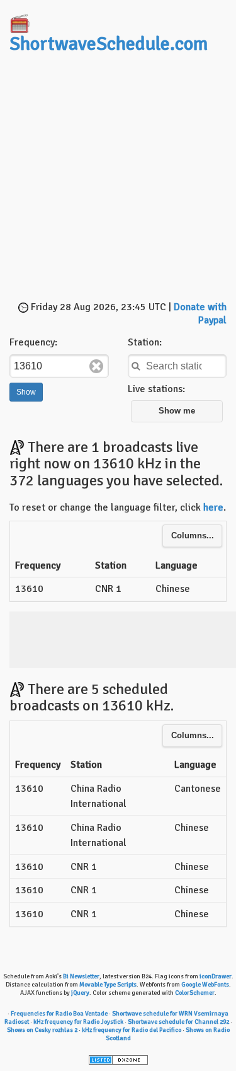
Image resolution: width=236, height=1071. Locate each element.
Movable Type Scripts (108, 984)
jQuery (80, 993)
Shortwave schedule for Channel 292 (178, 1022)
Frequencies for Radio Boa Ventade (59, 1013)
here (213, 507)
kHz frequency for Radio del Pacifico (131, 1030)
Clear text (96, 366)
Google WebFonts (205, 984)
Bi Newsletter (81, 976)
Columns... (192, 535)
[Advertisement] (118, 179)
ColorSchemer (195, 993)
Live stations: (156, 389)
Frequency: (33, 342)
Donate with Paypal (200, 314)
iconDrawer (215, 976)
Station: (145, 342)
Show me (177, 411)
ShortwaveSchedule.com (108, 43)
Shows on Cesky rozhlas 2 (42, 1030)
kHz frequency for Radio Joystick (78, 1022)
